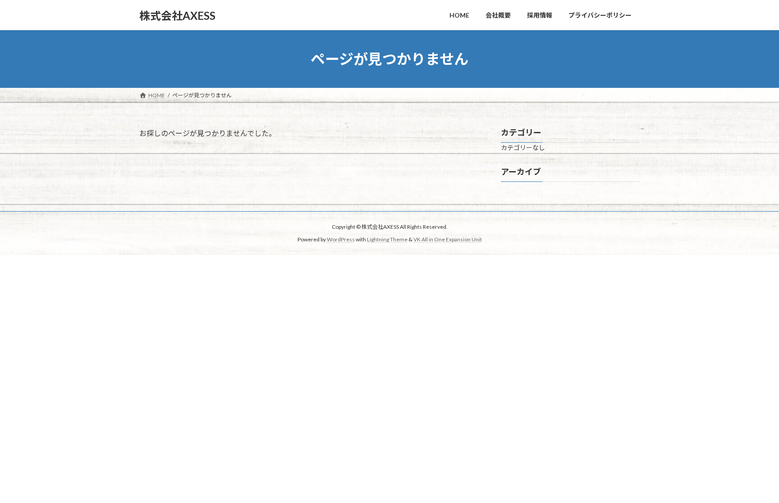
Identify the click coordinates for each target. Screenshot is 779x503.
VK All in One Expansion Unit (447, 239)
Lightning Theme (387, 239)
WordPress (341, 239)
